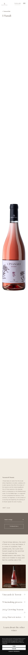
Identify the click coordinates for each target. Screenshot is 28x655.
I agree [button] (14, 646)
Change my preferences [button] (14, 651)
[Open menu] (24, 3)
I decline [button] (14, 648)
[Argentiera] (4, 4)
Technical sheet (14, 526)
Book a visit (18, 3)
